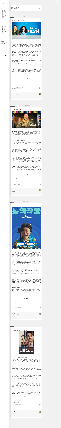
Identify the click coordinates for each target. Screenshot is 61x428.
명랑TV (3, 10)
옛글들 (12, 304)
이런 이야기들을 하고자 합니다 (4, 44)
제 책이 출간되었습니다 (3, 43)
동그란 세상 (4, 11)
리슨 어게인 (3, 14)
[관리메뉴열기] (59, 1)
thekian (4, 3)
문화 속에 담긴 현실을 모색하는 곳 (15, 94)
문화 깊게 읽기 (4, 30)
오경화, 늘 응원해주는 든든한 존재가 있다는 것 (16, 307)
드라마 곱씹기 (4, 7)
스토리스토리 (4, 31)
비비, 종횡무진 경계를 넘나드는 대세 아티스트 (16, 184)
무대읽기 (3, 28)
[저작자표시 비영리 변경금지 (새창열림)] (19, 82)
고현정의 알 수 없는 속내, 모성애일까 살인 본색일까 (17, 88)
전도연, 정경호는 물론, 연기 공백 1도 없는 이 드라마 (17, 406)
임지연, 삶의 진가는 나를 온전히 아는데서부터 (16, 7)
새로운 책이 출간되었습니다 (4, 42)
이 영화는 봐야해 (4, 16)
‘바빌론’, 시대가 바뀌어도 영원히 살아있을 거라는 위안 (17, 404)
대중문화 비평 (4, 13)
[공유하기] (13, 82)
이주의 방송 (4, 12)
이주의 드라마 (4, 15)
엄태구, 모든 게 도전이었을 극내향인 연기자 (16, 306)
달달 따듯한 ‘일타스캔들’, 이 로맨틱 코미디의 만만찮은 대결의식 (18, 403)
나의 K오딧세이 (4, 26)
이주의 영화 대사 (4, 18)
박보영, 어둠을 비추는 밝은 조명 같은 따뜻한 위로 (16, 183)
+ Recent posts (12, 423)
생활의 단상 (3, 27)
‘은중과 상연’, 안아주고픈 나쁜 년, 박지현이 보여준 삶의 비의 (17, 87)
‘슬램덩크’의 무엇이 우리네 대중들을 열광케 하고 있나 (17, 405)
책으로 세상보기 (4, 29)
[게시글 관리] (14, 82)
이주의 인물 (3, 17)
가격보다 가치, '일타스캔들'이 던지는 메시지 (26, 323)
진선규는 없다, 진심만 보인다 (14, 8)
